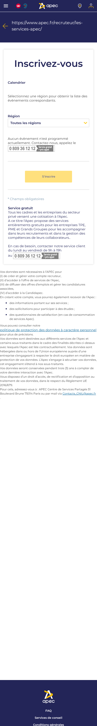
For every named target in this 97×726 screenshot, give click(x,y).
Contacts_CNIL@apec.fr (79, 393)
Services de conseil (48, 718)
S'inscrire (48, 176)
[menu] (6, 5)
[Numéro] (31, 148)
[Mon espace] (91, 6)
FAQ (48, 711)
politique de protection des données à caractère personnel (48, 330)
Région (14, 116)
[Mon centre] (79, 6)
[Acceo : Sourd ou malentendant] (26, 6)
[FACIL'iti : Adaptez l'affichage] (18, 6)
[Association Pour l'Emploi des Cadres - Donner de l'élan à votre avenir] (48, 6)
